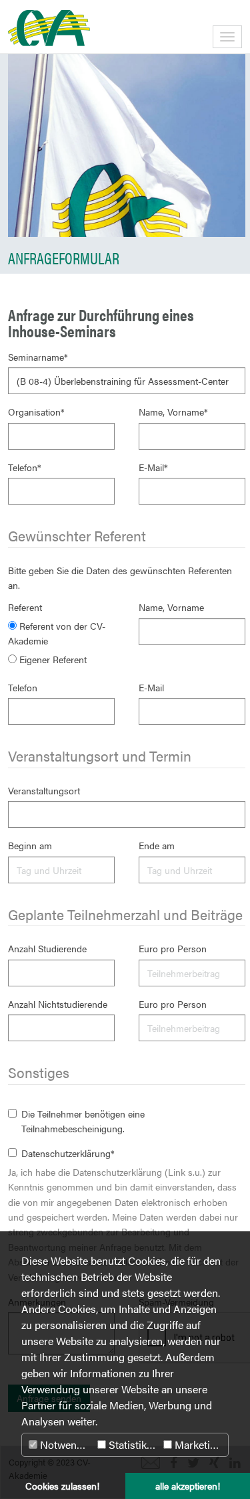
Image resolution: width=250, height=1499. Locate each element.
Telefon (24, 467)
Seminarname (38, 356)
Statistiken (132, 1444)
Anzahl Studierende (47, 948)
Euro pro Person (173, 948)
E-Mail (153, 467)
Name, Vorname (173, 411)
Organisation (36, 411)
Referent (25, 607)
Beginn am (30, 845)
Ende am (157, 845)
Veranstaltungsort (44, 790)
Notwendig (64, 1444)
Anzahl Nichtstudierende (57, 1003)
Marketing (197, 1444)
